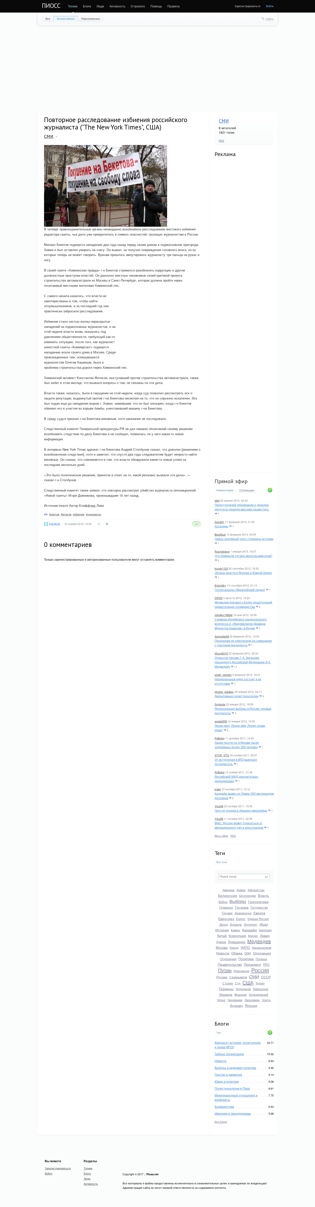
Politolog (219, 738)
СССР (266, 976)
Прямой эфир (231, 481)
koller (218, 789)
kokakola (54, 523)
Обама (236, 953)
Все (48, 18)
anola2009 (221, 721)
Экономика (252, 1000)
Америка (228, 890)
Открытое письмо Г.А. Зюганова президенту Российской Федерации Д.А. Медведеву (243, 661)
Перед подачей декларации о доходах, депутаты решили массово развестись (242, 507)
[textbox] (244, 876)
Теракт (260, 983)
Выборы (237, 901)
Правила (173, 6)
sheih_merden (223, 675)
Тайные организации (229, 1054)
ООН (247, 953)
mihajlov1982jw (224, 615)
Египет (241, 919)
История (222, 929)
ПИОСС (51, 6)
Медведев (259, 941)
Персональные (90, 18)
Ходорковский (258, 994)
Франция (240, 994)
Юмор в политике (227, 1081)
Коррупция (237, 935)
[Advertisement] (157, 67)
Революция (241, 971)
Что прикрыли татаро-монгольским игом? (243, 556)
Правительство (230, 964)
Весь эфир (221, 836)
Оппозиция (262, 953)
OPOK (218, 598)
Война (223, 902)
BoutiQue (220, 534)
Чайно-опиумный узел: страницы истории (244, 539)
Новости (222, 953)
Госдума (242, 907)
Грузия (227, 912)
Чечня (221, 1000)
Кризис (253, 936)
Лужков (221, 942)
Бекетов (54, 514)
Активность (117, 6)
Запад (223, 924)
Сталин (227, 983)
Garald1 (219, 522)
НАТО (245, 947)
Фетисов (66, 514)
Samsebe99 (222, 636)
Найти (269, 19)
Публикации (246, 490)
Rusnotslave (222, 551)
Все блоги (221, 1122)
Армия (241, 890)
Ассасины (221, 526)
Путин (225, 970)
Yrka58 (219, 806)
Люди (100, 6)
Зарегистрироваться (247, 6)
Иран (264, 924)
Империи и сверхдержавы (233, 1113)
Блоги (87, 6)
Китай (222, 935)
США (247, 982)
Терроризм (243, 989)
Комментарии (224, 490)
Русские (221, 977)
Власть (263, 895)
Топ (218, 1032)
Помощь (156, 6)
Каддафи (249, 929)
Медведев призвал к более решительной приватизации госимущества (243, 604)
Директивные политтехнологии (236, 696)
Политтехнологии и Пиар (232, 1088)
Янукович (236, 1005)
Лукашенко (236, 941)
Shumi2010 (221, 653)
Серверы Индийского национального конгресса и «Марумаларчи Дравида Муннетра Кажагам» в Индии (241, 623)
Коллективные (66, 18)
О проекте (138, 6)
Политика (246, 958)
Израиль (236, 924)
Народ (234, 947)
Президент (252, 964)
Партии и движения (228, 1074)
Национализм (261, 947)
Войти (269, 6)
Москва (222, 947)
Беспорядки (247, 895)
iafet (217, 500)
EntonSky (220, 585)
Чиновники (234, 1000)
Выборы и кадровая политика (235, 1067)
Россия (260, 970)
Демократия (243, 913)
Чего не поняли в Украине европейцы (241, 810)
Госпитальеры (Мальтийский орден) (240, 590)
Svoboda (220, 704)
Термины (226, 988)
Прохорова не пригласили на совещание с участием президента (243, 642)
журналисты (93, 514)
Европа (259, 912)
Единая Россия (258, 919)
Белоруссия (227, 895)
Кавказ (235, 930)
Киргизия (265, 930)
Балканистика (224, 1106)
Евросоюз (226, 918)
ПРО (266, 964)
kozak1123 (221, 568)
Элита (266, 1000)
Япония (251, 1005)
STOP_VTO (222, 755)
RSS (221, 141)
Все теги (221, 862)
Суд (237, 983)
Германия (226, 907)
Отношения (228, 959)
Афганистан (256, 890)
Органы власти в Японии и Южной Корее (243, 573)
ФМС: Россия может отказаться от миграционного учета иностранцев (239, 825)
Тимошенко (260, 989)
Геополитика (258, 901)
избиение (78, 514)
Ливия (265, 935)
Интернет (251, 924)
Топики (73, 6)
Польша (261, 959)
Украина (225, 994)
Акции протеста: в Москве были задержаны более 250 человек (237, 744)
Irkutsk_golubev (224, 692)
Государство (259, 907)
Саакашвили (238, 977)
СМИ (224, 121)
